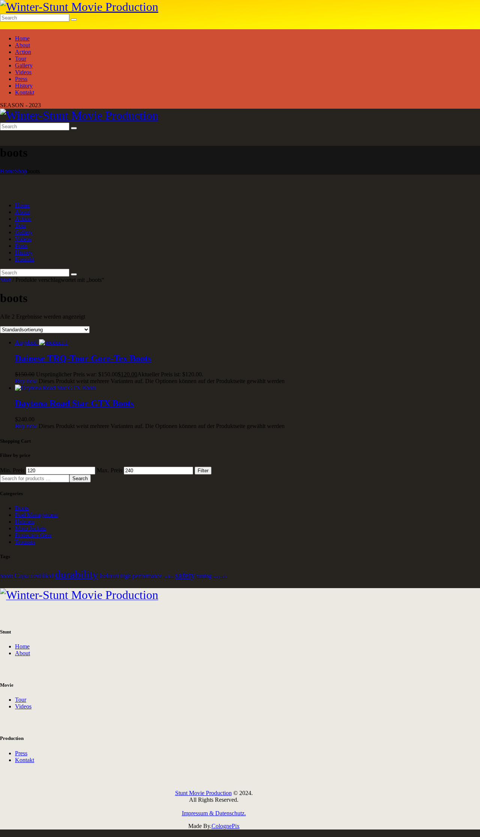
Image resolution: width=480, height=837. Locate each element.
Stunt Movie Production (203, 793)
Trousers (25, 542)
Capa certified (34, 575)
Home (7, 171)
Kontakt (24, 760)
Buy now (26, 381)
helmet (109, 575)
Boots (22, 508)
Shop (21, 171)
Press (21, 753)
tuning (204, 576)
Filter (203, 470)
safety (185, 575)
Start (5, 280)
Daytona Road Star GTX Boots (74, 403)
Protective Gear (33, 535)
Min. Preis (12, 470)
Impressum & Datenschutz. (214, 813)
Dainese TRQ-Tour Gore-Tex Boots (83, 358)
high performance (141, 576)
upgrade (220, 577)
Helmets (24, 521)
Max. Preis (109, 470)
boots (6, 576)
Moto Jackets (30, 528)
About (22, 653)
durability (76, 574)
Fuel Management (36, 515)
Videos (23, 706)
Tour (20, 699)
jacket (169, 577)
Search (80, 478)
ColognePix (226, 826)
